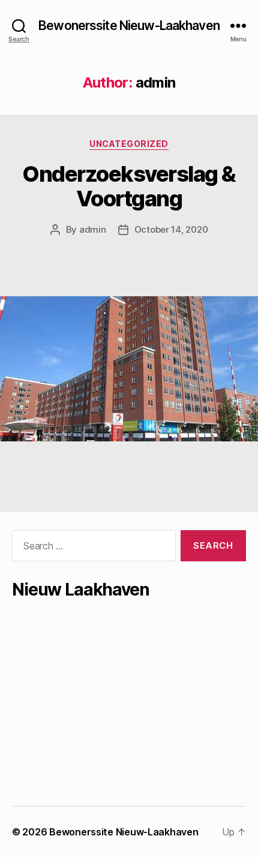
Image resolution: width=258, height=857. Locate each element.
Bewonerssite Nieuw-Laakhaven (129, 25)
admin (92, 229)
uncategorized (129, 144)
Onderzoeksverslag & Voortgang (129, 186)
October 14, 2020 (171, 229)
